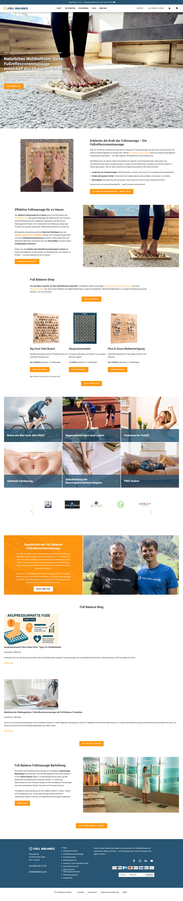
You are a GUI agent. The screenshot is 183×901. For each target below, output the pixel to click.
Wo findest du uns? (156, 8)
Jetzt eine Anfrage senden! (91, 826)
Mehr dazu (22, 803)
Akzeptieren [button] (128, 896)
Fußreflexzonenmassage (139, 152)
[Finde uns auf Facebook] (134, 861)
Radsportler (68, 878)
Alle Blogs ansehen (91, 744)
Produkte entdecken (27, 261)
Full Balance (38, 235)
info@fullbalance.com (38, 871)
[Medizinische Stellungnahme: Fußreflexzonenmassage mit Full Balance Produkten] (31, 694)
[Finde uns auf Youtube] (151, 861)
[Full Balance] (15, 8)
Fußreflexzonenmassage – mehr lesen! (112, 191)
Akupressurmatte (37, 289)
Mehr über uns (43, 589)
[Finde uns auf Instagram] (140, 861)
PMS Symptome (69, 860)
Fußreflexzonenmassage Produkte (118, 286)
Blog (94, 8)
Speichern (150, 875)
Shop (59, 8)
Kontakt (140, 8)
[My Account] (169, 8)
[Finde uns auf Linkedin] (146, 861)
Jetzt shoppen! (91, 299)
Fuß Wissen (83, 8)
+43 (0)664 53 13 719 (38, 865)
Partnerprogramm (70, 875)
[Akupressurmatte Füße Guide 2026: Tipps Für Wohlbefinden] (31, 629)
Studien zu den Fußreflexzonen (76, 863)
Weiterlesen (9, 663)
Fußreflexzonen (21, 218)
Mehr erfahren (40, 369)
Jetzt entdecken (91, 383)
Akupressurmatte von (24, 235)
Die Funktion (70, 8)
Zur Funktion (13, 86)
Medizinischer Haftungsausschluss (71, 870)
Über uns (103, 8)
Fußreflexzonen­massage (73, 854)
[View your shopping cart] (177, 8)
